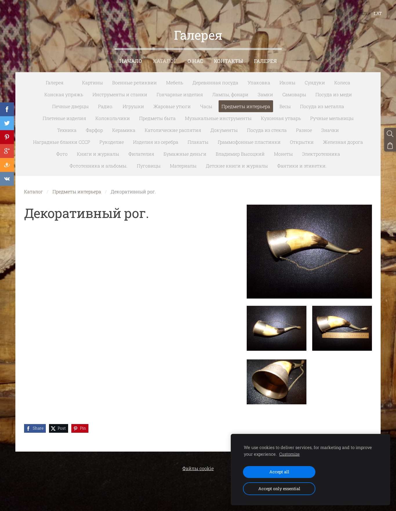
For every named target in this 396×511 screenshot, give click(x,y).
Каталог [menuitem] (165, 61)
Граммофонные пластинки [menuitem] (249, 142)
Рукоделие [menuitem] (111, 142)
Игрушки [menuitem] (133, 106)
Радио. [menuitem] (105, 106)
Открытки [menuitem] (302, 142)
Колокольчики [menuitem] (112, 118)
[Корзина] (390, 146)
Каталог (33, 191)
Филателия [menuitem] (141, 154)
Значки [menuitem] (330, 130)
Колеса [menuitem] (342, 82)
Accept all (279, 471)
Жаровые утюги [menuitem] (172, 106)
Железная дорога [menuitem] (343, 142)
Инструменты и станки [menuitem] (119, 94)
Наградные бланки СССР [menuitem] (61, 142)
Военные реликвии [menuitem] (134, 82)
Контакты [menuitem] (228, 61)
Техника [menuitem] (67, 130)
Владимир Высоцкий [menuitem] (240, 154)
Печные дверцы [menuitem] (70, 106)
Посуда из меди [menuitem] (333, 94)
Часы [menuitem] (206, 106)
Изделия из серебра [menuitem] (155, 142)
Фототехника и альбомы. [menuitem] (99, 166)
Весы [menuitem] (285, 106)
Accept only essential (279, 488)
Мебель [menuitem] (174, 82)
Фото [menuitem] (62, 154)
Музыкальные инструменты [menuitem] (218, 118)
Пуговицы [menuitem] (149, 166)
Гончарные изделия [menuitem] (180, 94)
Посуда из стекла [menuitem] (267, 130)
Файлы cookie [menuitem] (198, 468)
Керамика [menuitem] (123, 130)
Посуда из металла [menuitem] (322, 106)
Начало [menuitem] (130, 61)
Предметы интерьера (76, 191)
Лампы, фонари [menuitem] (230, 94)
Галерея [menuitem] (265, 61)
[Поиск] (390, 134)
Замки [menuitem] (265, 94)
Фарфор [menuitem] (94, 130)
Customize (289, 454)
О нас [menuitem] (195, 61)
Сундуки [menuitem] (315, 82)
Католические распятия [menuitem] (173, 130)
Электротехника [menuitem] (321, 154)
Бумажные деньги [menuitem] (185, 154)
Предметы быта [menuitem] (157, 118)
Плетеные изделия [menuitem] (64, 118)
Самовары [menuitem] (294, 94)
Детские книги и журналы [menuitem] (237, 166)
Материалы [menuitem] (183, 166)
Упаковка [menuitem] (259, 82)
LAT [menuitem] (378, 13)
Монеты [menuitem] (283, 154)
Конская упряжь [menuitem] (63, 94)
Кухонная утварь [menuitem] (281, 118)
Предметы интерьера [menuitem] (245, 106)
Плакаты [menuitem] (198, 142)
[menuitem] (73, 81)
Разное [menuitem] (304, 130)
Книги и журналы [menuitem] (98, 154)
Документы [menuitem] (224, 130)
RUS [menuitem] (363, 13)
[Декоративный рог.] (276, 328)
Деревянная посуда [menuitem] (215, 82)
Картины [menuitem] (92, 82)
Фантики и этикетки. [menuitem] (302, 166)
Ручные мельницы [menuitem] (332, 118)
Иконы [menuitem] (287, 82)
